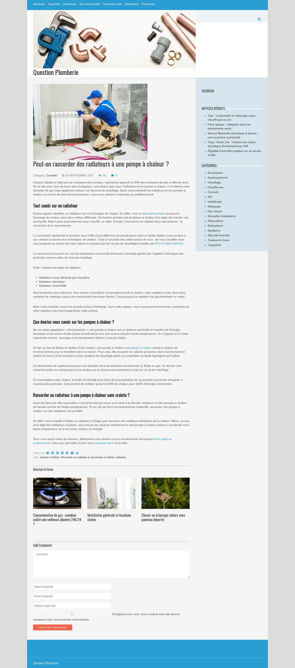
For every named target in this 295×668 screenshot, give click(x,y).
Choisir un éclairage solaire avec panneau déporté (163, 517)
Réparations (215, 220)
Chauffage (214, 182)
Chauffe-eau (70, 4)
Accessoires (215, 172)
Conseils (51, 175)
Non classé (215, 211)
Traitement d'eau (218, 240)
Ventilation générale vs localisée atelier (109, 517)
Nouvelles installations (222, 216)
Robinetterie (132, 4)
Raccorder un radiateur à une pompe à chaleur (87, 457)
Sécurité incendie (90, 4)
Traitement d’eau (112, 4)
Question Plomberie (55, 72)
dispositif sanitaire (153, 213)
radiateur (121, 457)
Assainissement (218, 177)
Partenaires (148, 4)
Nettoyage (214, 206)
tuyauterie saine (103, 443)
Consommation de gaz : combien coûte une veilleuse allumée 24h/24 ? (57, 519)
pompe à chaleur (141, 347)
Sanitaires (39, 4)
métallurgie (215, 201)
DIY (210, 196)
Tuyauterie (54, 4)
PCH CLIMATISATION (168, 243)
